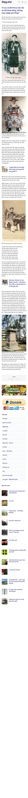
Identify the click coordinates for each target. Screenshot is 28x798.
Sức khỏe (5, 439)
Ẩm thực (5, 447)
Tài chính (5, 430)
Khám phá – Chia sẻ (8, 443)
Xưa (4, 471)
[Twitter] (11, 378)
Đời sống (5, 418)
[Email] (19, 378)
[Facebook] (8, 378)
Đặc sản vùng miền (7, 475)
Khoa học (5, 463)
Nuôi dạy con (6, 467)
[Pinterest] (16, 378)
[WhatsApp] (14, 378)
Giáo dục (5, 455)
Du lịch (4, 459)
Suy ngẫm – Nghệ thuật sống (10, 479)
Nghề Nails (5, 426)
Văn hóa (5, 435)
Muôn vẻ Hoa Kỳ (7, 422)
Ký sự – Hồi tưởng (7, 451)
